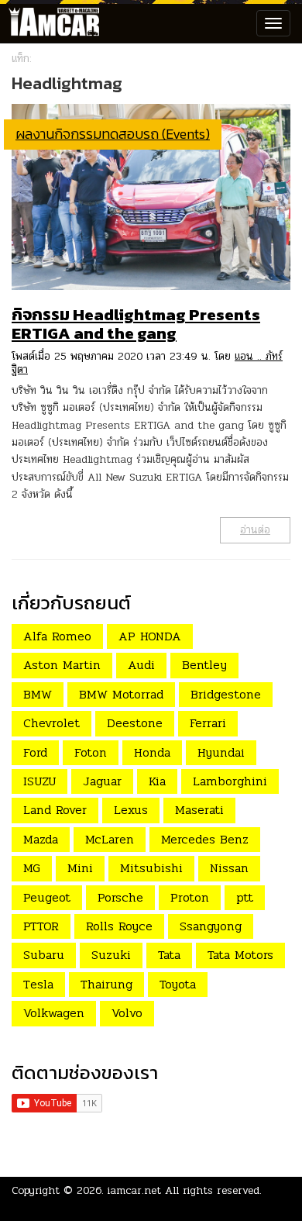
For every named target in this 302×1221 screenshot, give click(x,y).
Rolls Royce (119, 926)
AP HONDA (149, 636)
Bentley (204, 664)
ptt (244, 897)
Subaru (43, 954)
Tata (169, 954)
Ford (35, 752)
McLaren (109, 839)
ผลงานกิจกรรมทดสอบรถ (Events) (112, 133)
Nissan (229, 868)
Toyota (178, 984)
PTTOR (41, 926)
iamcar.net (134, 1190)
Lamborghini (230, 781)
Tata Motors (240, 954)
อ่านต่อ (255, 530)
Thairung (106, 984)
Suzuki (111, 954)
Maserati (199, 809)
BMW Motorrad (121, 694)
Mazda (40, 839)
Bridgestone (225, 694)
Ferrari (208, 723)
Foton (90, 752)
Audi (141, 664)
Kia (157, 781)
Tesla (38, 984)
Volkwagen (53, 1013)
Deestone (135, 723)
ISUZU (39, 781)
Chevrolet (51, 723)
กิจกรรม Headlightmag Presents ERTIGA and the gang (136, 323)
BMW (37, 694)
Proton (189, 897)
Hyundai (221, 752)
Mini (80, 868)
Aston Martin (62, 664)
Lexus (131, 809)
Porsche (120, 897)
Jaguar (102, 781)
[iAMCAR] (50, 23)
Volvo (127, 1013)
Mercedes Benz (205, 839)
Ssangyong (211, 926)
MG (31, 868)
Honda (152, 752)
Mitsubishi (151, 868)
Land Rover (55, 809)
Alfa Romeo (57, 636)
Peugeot (46, 897)
